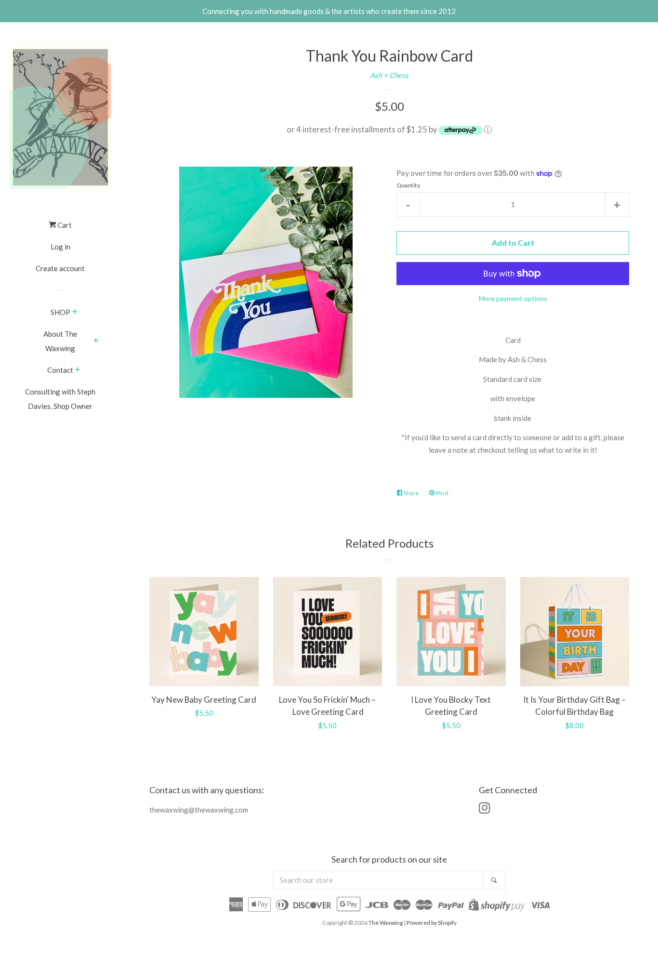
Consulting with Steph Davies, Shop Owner (60, 398)
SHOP (60, 312)
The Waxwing (385, 922)
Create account (60, 268)
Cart (64, 225)
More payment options (513, 298)
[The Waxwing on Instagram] (484, 809)
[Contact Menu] (77, 370)
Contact (60, 370)
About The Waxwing (60, 341)
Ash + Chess (389, 75)
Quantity (408, 185)
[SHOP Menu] (74, 312)
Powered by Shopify (432, 922)
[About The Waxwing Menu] (96, 341)
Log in (60, 246)
